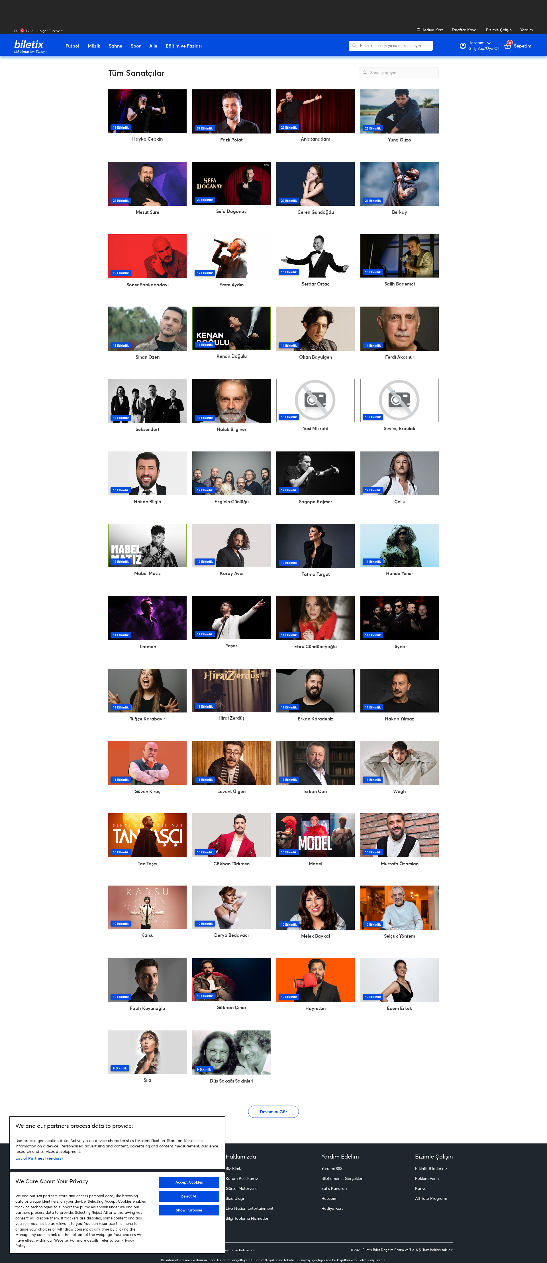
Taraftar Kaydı (464, 29)
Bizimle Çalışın (499, 29)
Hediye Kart (431, 29)
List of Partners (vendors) (39, 1158)
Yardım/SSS (331, 1168)
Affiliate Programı (431, 1198)
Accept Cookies (189, 1182)
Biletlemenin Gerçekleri (342, 1178)
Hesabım (329, 1198)
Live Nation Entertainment (250, 1208)
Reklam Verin (427, 1178)
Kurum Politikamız (242, 1178)
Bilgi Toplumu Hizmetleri (247, 1218)
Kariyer (421, 1188)
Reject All (189, 1196)
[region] (117, 1185)
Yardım (526, 29)
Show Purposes (189, 1210)
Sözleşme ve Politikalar (236, 1250)
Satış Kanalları (334, 1188)
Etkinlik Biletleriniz (431, 1168)
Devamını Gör (273, 1111)
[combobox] (395, 45)
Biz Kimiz (234, 1168)
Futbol (72, 46)
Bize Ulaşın (235, 1198)
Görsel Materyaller (242, 1188)
